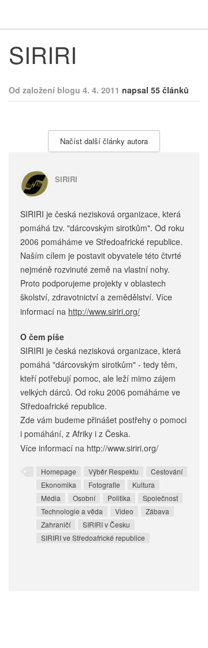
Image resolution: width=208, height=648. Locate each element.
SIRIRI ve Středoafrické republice (93, 537)
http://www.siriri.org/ (104, 311)
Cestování (167, 471)
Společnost (160, 498)
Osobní (84, 498)
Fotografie (104, 484)
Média (51, 498)
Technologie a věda (72, 511)
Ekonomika (58, 484)
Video (124, 511)
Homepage (58, 471)
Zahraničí (55, 524)
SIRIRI (66, 179)
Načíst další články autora (104, 140)
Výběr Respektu (113, 471)
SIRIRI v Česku (106, 524)
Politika (119, 498)
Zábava (157, 511)
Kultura (143, 484)
